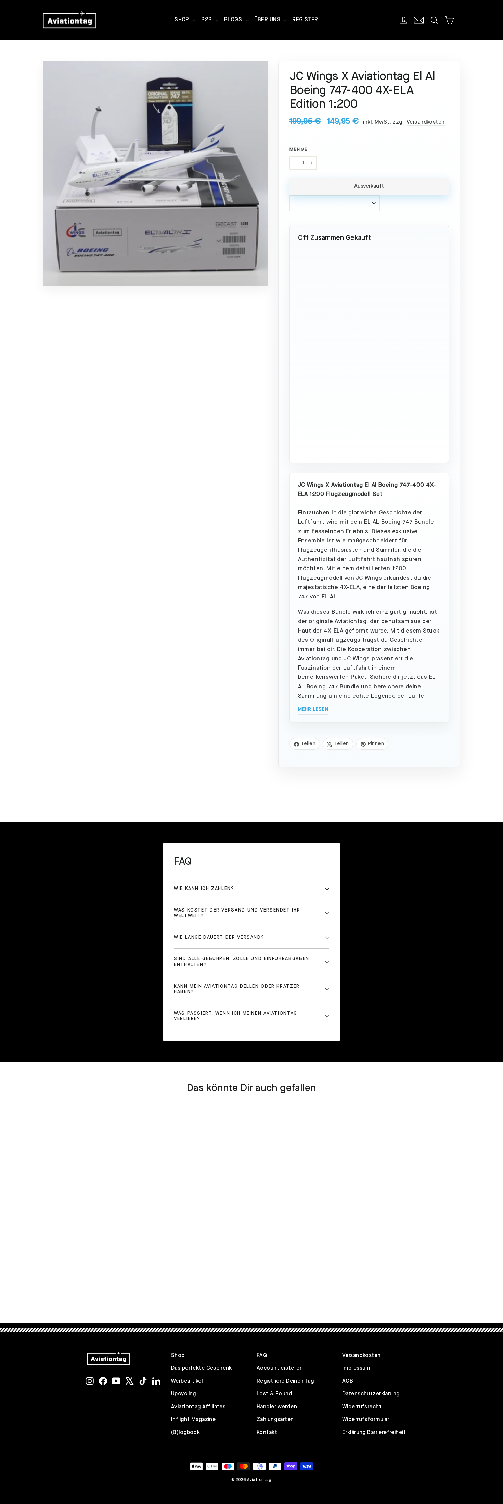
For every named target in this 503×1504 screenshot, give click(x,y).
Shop (178, 1355)
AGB (347, 1381)
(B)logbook (185, 1432)
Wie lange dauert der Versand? (219, 937)
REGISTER (305, 20)
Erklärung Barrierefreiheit (374, 1432)
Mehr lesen (313, 709)
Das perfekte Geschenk (201, 1368)
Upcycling (183, 1394)
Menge (298, 149)
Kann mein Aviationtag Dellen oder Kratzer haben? (237, 989)
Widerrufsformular (365, 1419)
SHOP (183, 20)
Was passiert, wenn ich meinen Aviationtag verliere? (235, 1016)
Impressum (356, 1368)
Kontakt (267, 1432)
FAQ (262, 1355)
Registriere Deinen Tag (285, 1381)
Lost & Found (274, 1394)
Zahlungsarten (275, 1419)
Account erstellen (280, 1368)
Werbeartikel (187, 1381)
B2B (207, 20)
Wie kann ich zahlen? (204, 888)
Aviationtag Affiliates (198, 1407)
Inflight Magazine (193, 1419)
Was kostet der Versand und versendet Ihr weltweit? (237, 913)
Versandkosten (426, 122)
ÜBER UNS (268, 20)
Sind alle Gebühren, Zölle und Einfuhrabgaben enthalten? (241, 962)
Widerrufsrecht (362, 1407)
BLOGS (234, 20)
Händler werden (277, 1407)
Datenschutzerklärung (371, 1394)
